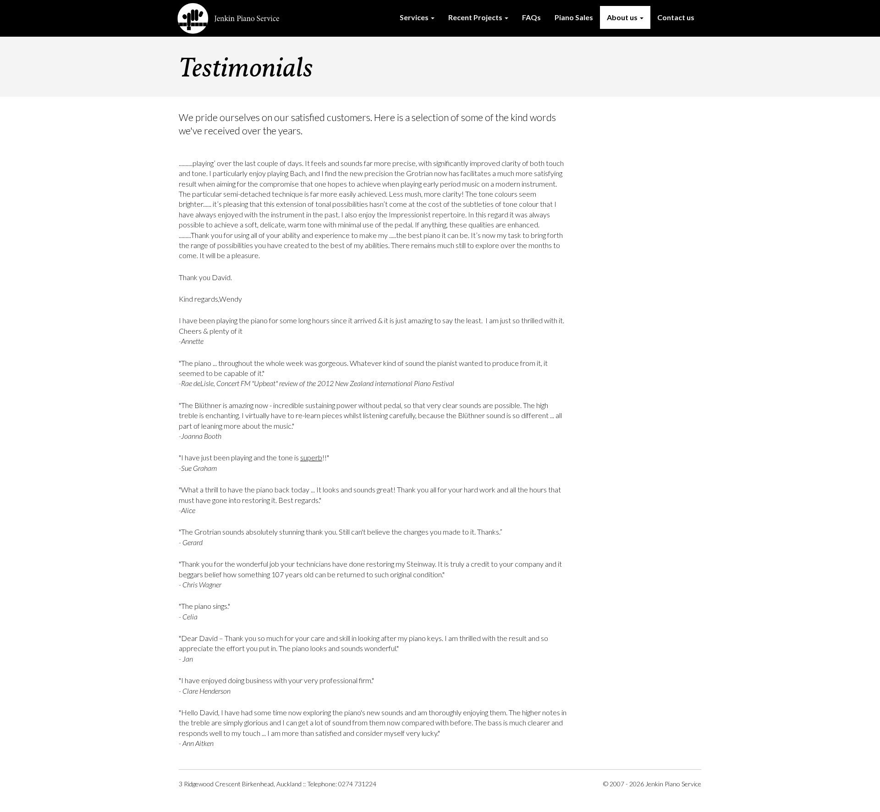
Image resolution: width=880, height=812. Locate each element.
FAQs (531, 17)
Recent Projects (476, 17)
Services (415, 17)
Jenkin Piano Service (228, 18)
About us (623, 17)
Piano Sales (574, 17)
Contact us (675, 17)
